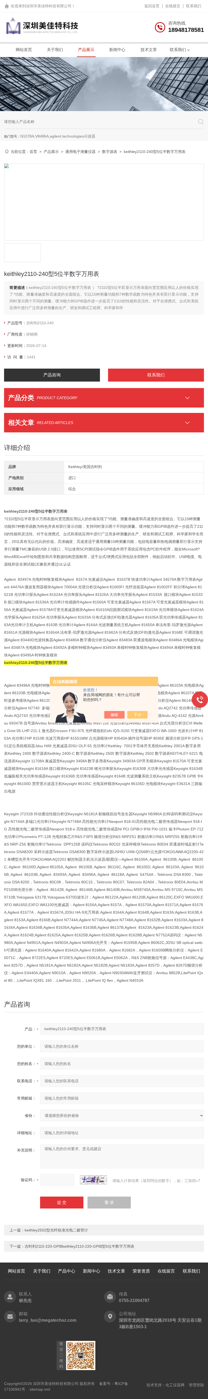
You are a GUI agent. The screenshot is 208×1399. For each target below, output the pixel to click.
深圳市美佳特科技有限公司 (49, 6)
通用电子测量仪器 (80, 151)
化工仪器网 (174, 1385)
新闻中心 (117, 49)
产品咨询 (52, 375)
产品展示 (86, 49)
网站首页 (24, 49)
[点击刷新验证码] (93, 1179)
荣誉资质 (141, 1271)
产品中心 (66, 1271)
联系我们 (193, 6)
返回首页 (152, 6)
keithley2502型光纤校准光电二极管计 (56, 1230)
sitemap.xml (40, 1389)
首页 (33, 151)
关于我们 (55, 49)
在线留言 (172, 6)
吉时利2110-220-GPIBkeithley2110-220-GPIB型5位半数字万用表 (79, 1246)
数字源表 (109, 151)
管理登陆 (196, 1385)
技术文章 (149, 49)
